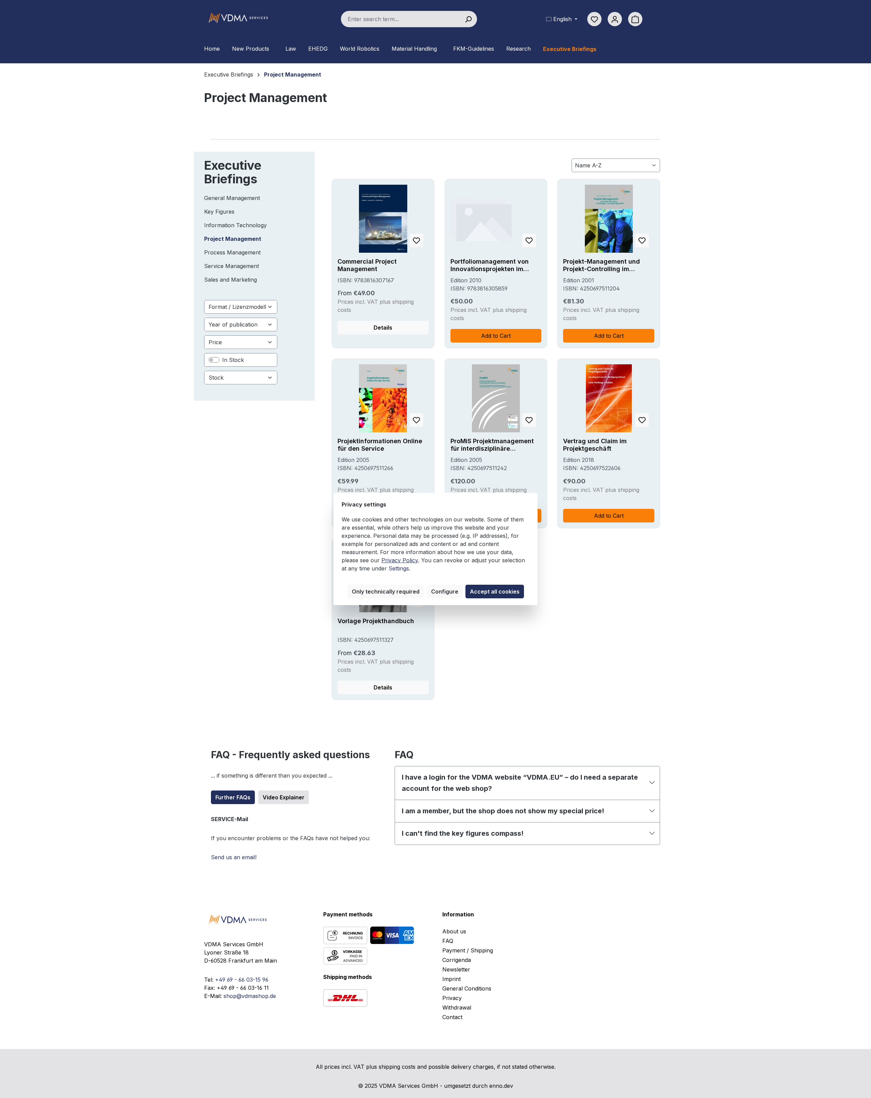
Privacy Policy (399, 560)
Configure (444, 591)
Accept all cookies (495, 591)
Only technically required (386, 591)
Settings (399, 568)
